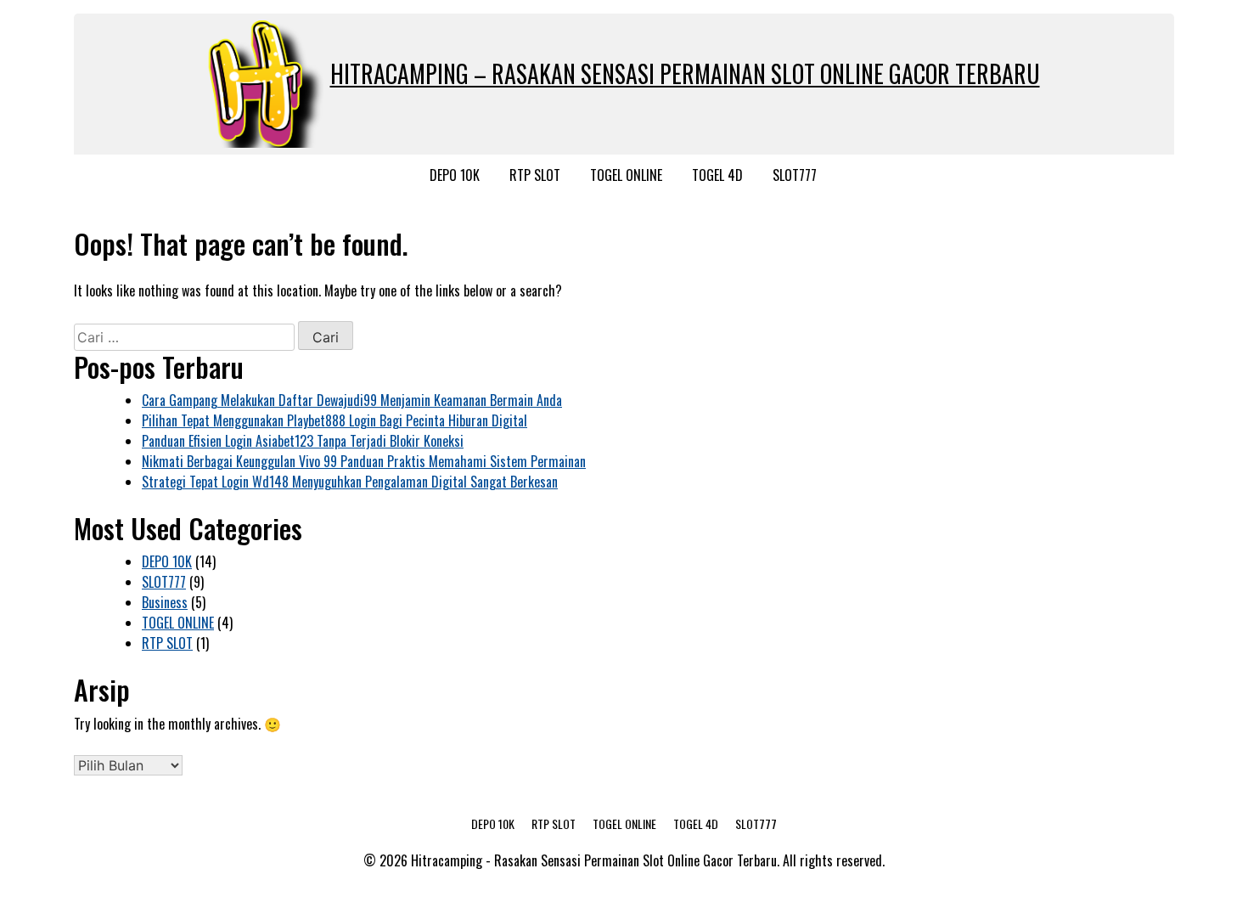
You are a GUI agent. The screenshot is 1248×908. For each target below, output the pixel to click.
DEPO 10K (455, 175)
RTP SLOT (534, 175)
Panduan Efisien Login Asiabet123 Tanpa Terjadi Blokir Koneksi (303, 441)
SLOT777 (795, 175)
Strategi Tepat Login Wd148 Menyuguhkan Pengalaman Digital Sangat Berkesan (350, 481)
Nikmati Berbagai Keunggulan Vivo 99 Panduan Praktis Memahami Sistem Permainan (364, 461)
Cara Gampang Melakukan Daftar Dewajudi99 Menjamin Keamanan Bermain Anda (352, 400)
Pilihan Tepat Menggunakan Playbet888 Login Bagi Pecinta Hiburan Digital (334, 420)
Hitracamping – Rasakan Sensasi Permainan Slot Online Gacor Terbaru (685, 73)
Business (165, 602)
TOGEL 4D (717, 175)
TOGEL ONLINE (626, 175)
